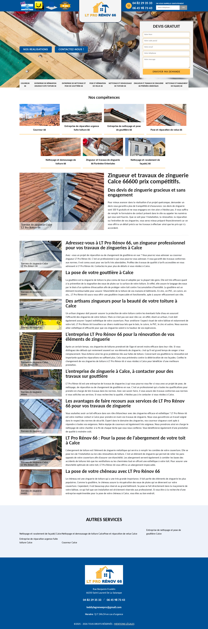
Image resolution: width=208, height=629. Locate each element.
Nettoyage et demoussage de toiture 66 (120, 84)
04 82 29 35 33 (142, 3)
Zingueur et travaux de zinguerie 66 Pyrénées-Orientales (148, 84)
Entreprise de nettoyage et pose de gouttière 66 (74, 84)
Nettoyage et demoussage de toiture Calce (83, 534)
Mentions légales (124, 624)
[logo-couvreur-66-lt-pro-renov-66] (104, 574)
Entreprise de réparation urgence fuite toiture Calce (38, 541)
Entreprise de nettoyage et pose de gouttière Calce (163, 532)
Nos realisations (35, 49)
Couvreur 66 (25, 84)
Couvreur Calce (69, 542)
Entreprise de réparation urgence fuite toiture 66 (45, 84)
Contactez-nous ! (71, 49)
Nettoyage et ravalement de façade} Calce (40, 534)
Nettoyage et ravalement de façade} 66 (177, 84)
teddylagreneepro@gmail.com (104, 607)
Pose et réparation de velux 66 (98, 84)
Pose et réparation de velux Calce (120, 534)
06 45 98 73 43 (142, 8)
